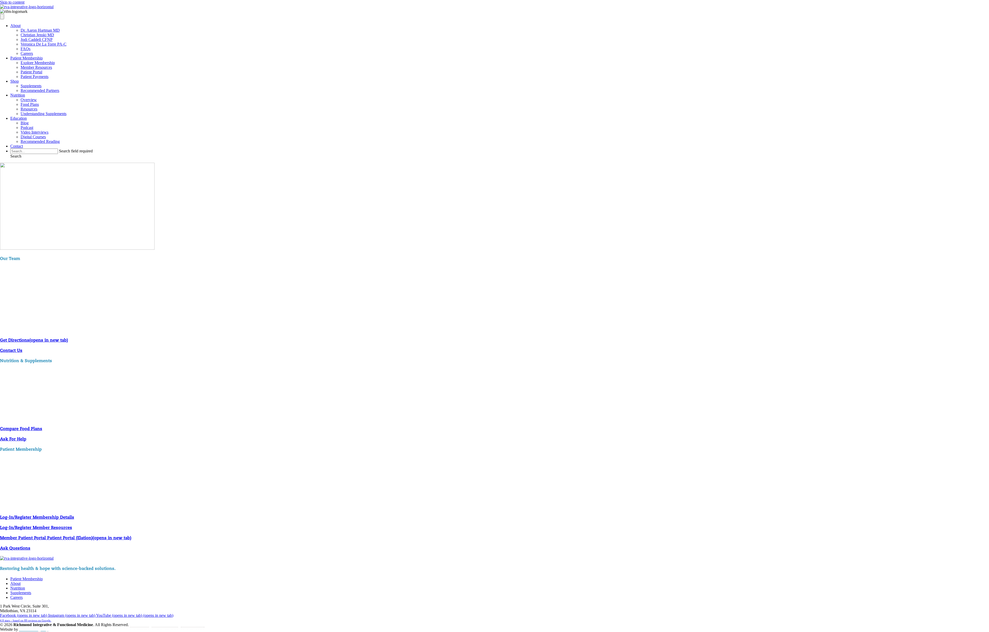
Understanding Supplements (43, 113)
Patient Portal (31, 72)
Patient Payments (34, 76)
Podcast (27, 127)
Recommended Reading (40, 141)
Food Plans (30, 104)
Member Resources (36, 67)
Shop (14, 81)
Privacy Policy (192, 624)
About (15, 25)
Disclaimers (139, 624)
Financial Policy (165, 624)
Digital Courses (33, 137)
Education (18, 118)
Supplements (31, 86)
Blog (25, 123)
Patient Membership (26, 58)
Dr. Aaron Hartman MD (40, 30)
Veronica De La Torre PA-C (43, 44)
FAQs (25, 49)
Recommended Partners (40, 90)
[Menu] (2, 16)
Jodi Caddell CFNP (37, 39)
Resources (29, 109)
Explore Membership (38, 62)
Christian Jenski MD (37, 35)
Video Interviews (34, 132)
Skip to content (12, 2)
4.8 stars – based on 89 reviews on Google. (25, 620)
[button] (15, 156)
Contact (16, 146)
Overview (29, 100)
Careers (27, 53)
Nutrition (17, 95)
